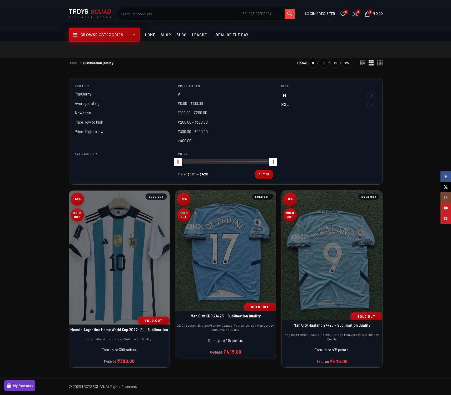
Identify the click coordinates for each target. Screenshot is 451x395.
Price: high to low (89, 131)
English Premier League (215, 325)
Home (73, 63)
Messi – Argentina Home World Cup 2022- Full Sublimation (119, 329)
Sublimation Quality (137, 339)
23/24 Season (187, 325)
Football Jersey (245, 325)
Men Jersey (114, 339)
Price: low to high (89, 122)
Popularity (83, 94)
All (180, 94)
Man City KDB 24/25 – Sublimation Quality (226, 315)
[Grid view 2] (362, 63)
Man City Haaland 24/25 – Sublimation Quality (332, 324)
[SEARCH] (290, 14)
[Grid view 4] (380, 63)
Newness (83, 112)
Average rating (87, 103)
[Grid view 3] (371, 63)
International (96, 339)
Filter (264, 174)
